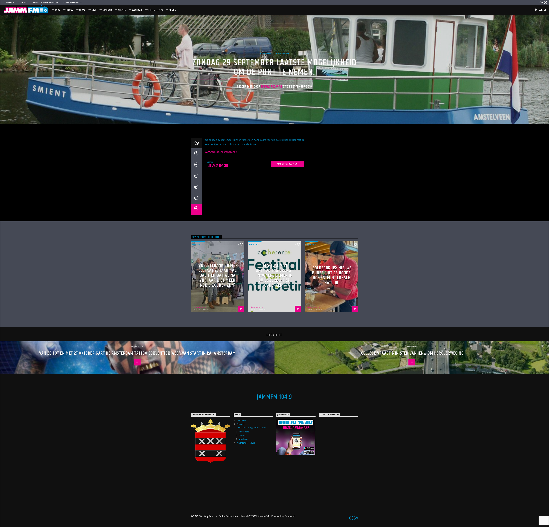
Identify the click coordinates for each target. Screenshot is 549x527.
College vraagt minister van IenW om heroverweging (412, 353)
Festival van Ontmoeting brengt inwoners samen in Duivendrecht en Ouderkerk (274, 275)
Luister (542, 10)
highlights (265, 53)
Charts (172, 10)
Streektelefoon (156, 10)
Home (57, 10)
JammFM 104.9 (274, 397)
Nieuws (69, 10)
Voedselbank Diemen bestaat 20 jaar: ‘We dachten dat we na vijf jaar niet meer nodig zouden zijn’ (218, 275)
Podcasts (23, 2)
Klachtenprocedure (73, 2)
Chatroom (107, 10)
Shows (82, 10)
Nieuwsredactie (271, 86)
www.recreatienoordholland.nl (221, 151)
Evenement (137, 10)
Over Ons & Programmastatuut (46, 2)
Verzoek (122, 10)
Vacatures (243, 439)
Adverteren (244, 431)
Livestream (9, 2)
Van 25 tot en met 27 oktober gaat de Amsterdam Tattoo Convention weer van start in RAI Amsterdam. (138, 353)
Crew (94, 10)
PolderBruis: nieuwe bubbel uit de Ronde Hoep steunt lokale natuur (332, 275)
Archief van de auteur (287, 164)
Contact (242, 435)
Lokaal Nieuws (281, 53)
